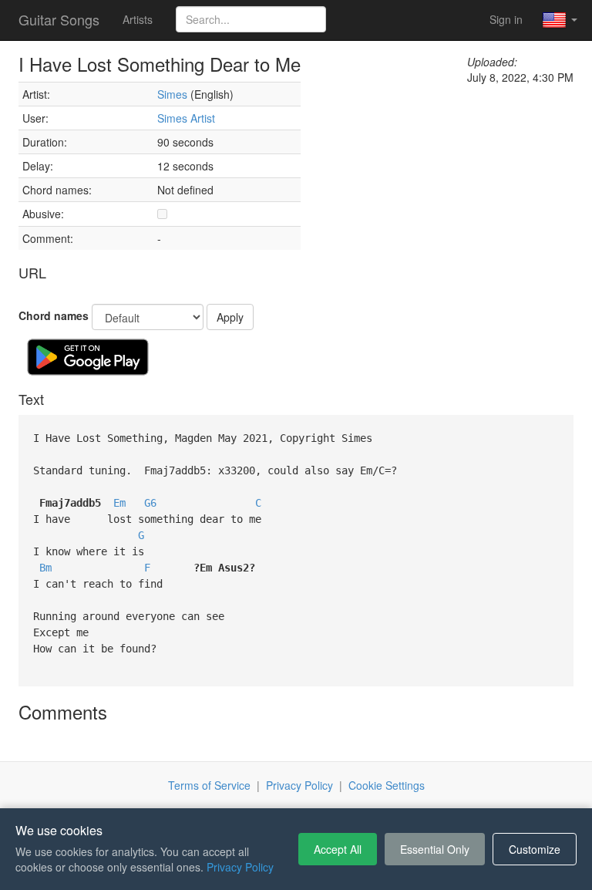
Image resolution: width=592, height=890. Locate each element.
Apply (230, 317)
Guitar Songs (58, 19)
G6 (150, 503)
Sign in (506, 19)
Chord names (53, 315)
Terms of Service (209, 785)
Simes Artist (186, 118)
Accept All (338, 849)
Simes (172, 94)
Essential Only (434, 849)
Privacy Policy (299, 785)
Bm (45, 567)
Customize (534, 849)
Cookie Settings (386, 785)
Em (119, 503)
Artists (138, 19)
